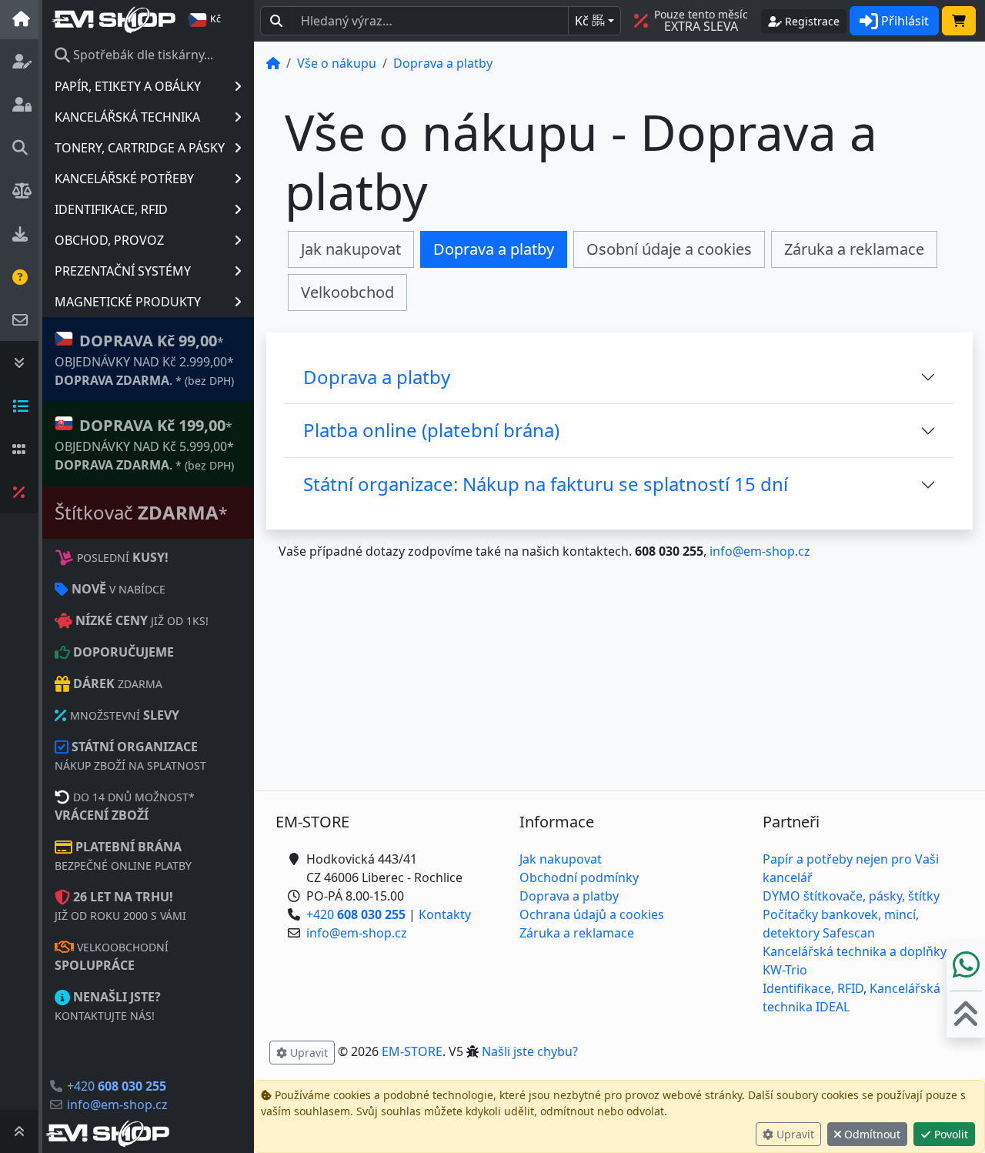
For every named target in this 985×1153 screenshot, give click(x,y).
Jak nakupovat (351, 249)
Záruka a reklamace (854, 249)
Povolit (949, 1134)
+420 (116, 1086)
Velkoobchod (347, 292)
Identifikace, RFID (813, 988)
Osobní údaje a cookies (669, 249)
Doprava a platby (493, 249)
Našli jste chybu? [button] (530, 1051)
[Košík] (959, 20)
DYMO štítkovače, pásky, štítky (851, 895)
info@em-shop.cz (117, 1104)
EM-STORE (412, 1051)
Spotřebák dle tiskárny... (141, 54)
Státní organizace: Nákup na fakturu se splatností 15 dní (545, 483)
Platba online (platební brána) (431, 430)
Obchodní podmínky (579, 877)
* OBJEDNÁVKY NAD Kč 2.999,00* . (144, 359)
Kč (590, 20)
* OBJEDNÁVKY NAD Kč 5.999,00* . (144, 444)
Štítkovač (141, 512)
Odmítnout (870, 1134)
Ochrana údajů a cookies (591, 914)
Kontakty (445, 914)
